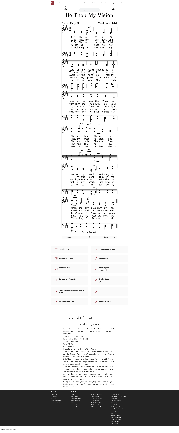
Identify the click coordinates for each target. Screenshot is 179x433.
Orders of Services (75, 400)
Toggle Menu (64, 249)
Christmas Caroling (116, 417)
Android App (54, 396)
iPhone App (54, 394)
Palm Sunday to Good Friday (118, 396)
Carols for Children (116, 419)
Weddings (113, 411)
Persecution (114, 403)
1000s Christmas (95, 396)
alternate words (105, 301)
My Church (53, 398)
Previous (69, 237)
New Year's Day (115, 421)
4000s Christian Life (96, 403)
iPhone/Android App (107, 249)
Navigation (114, 3)
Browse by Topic (55, 405)
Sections (93, 392)
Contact (123, 3)
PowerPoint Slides (66, 258)
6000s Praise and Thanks (97, 407)
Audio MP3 (103, 258)
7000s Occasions (95, 409)
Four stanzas (104, 291)
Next (106, 237)
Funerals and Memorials (117, 409)
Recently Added (115, 394)
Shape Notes (114, 423)
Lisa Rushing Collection (117, 407)
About (72, 394)
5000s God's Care (95, 405)
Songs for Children (116, 405)
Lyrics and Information (67, 279)
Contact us (73, 411)
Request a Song (75, 405)
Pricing (72, 403)
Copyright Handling (76, 398)
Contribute (73, 409)
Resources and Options (90, 3)
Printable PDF (64, 267)
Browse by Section (55, 403)
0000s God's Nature (96, 394)
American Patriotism (116, 415)
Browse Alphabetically (56, 400)
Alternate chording (66, 301)
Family (112, 413)
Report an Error (75, 407)
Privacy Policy (74, 396)
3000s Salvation (95, 400)
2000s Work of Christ (96, 398)
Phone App (104, 3)
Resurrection (114, 398)
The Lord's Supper (115, 400)
